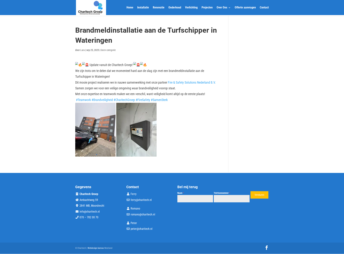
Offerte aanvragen (245, 7)
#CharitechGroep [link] (124, 100)
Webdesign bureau (96, 248)
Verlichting (191, 7)
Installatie (143, 7)
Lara (82, 50)
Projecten (207, 7)
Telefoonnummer (222, 193)
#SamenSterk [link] (159, 100)
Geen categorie (108, 50)
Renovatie (158, 7)
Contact (264, 7)
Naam (180, 193)
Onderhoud (174, 7)
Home (129, 7)
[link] (192, 82)
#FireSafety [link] (143, 100)
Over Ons (222, 7)
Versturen (259, 194)
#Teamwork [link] (83, 100)
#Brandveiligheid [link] (102, 100)
